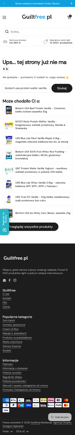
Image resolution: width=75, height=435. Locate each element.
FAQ (5, 302)
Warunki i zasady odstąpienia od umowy (25, 385)
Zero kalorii (9, 320)
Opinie (6, 306)
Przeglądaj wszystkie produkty (30, 227)
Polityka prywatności (14, 381)
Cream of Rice (10, 329)
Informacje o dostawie (15, 368)
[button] (68, 17)
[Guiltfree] (36, 17)
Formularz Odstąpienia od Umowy (22, 389)
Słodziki (7, 350)
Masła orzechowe (12, 341)
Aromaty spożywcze (14, 324)
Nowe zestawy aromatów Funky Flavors (37, 3)
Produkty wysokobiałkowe (17, 337)
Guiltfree (35, 422)
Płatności (8, 364)
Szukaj (62, 88)
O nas (6, 293)
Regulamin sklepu (12, 377)
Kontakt (7, 298)
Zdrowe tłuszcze (12, 346)
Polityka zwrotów (12, 372)
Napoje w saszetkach (15, 333)
